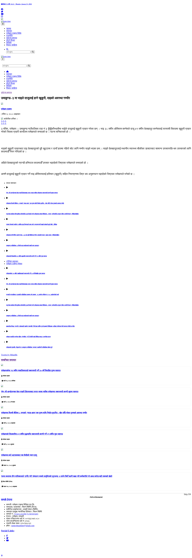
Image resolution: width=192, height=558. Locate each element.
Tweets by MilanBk (9, 355)
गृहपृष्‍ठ (8, 28)
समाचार (9, 31)
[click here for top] (2, 556)
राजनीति (9, 35)
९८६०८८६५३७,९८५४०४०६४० (26, 514)
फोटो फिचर (10, 40)
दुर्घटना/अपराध (11, 38)
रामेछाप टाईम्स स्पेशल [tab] (14, 264)
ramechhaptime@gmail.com (22, 525)
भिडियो (8, 42)
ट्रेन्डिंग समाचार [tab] (12, 261)
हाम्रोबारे (5, 545)
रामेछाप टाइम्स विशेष (13, 33)
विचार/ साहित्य (11, 45)
